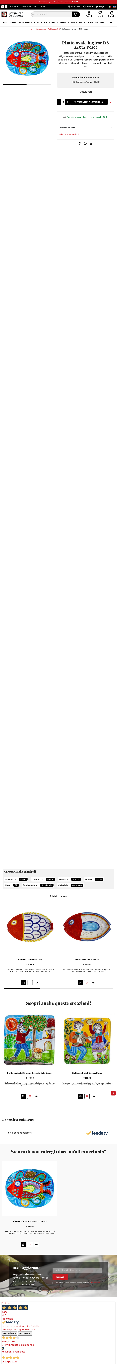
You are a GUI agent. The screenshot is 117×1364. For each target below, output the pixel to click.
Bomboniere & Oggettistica (32, 23)
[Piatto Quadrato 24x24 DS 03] (87, 1040)
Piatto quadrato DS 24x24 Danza (87, 1073)
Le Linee (110, 23)
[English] (114, 6)
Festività (99, 23)
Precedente (9, 1333)
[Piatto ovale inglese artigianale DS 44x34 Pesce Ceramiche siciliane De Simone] (27, 58)
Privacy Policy (96, 1283)
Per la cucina (86, 23)
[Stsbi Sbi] (2, 6)
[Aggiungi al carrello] (23, 982)
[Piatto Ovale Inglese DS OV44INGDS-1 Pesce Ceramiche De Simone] (29, 1188)
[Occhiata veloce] (36, 982)
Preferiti (100, 16)
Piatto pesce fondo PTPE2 (87, 959)
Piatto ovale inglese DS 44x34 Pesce (30, 1221)
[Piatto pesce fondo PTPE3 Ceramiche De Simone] (30, 926)
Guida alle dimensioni (68, 134)
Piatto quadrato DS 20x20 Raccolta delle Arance (30, 1073)
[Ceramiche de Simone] (12, 14)
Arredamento (8, 23)
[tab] (8, 22)
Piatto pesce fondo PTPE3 (30, 959)
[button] (4, 2)
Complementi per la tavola (63, 23)
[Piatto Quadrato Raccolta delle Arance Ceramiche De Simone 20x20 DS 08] (29, 1040)
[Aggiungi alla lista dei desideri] (110, 102)
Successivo (25, 1333)
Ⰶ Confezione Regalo (87, 82)
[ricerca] (76, 14)
